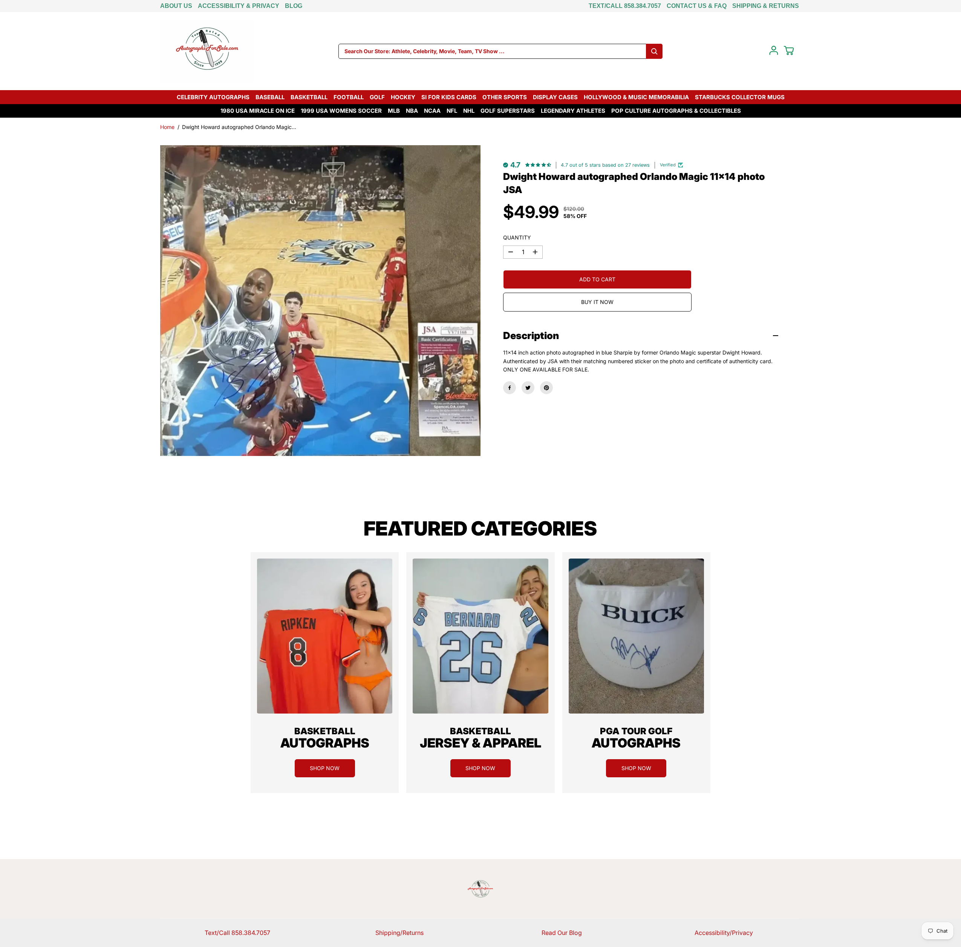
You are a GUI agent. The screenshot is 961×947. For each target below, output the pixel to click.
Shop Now (325, 768)
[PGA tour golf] (636, 636)
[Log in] (773, 50)
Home (167, 127)
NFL (452, 111)
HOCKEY (403, 97)
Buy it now (597, 302)
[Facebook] (509, 387)
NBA (412, 111)
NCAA (432, 111)
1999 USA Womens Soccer (341, 111)
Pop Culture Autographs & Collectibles (676, 111)
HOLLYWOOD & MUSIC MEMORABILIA (636, 97)
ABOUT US (176, 6)
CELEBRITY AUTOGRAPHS (213, 97)
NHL (468, 111)
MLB (394, 111)
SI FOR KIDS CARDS (448, 97)
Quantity (517, 237)
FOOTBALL (349, 97)
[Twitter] (528, 387)
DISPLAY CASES (555, 97)
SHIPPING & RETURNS (765, 6)
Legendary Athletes (573, 111)
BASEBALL (270, 97)
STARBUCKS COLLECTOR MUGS (740, 97)
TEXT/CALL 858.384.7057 (625, 6)
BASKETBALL (309, 97)
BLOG (293, 6)
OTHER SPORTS (504, 97)
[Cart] (789, 50)
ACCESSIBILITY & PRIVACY (238, 6)
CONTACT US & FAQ (697, 6)
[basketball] (324, 636)
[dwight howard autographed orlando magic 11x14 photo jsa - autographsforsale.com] (320, 300)
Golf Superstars (508, 111)
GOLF (377, 97)
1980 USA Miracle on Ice (257, 111)
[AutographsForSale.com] (207, 51)
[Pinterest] (546, 387)
